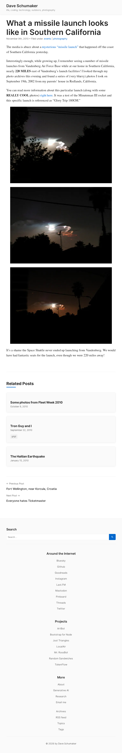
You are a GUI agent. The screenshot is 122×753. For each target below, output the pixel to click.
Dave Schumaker (22, 6)
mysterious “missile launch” (60, 47)
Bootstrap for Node (61, 634)
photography (60, 38)
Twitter (61, 608)
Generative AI (61, 690)
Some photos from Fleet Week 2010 (36, 402)
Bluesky (61, 560)
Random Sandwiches (61, 658)
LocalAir (61, 646)
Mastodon (61, 590)
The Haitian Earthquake (27, 456)
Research (61, 696)
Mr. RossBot (61, 652)
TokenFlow (61, 664)
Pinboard (61, 596)
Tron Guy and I (21, 426)
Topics (61, 723)
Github (61, 566)
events (47, 38)
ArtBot (61, 628)
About (61, 684)
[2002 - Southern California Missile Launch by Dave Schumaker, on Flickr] (61, 145)
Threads (61, 602)
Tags (61, 729)
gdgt (14, 436)
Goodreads (61, 572)
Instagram (61, 578)
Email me (61, 702)
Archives (61, 711)
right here (46, 95)
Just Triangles (61, 640)
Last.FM (61, 584)
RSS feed (61, 717)
